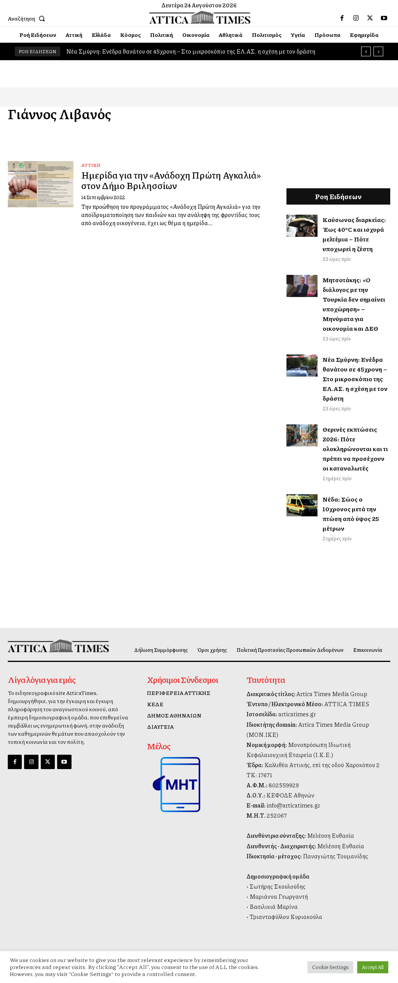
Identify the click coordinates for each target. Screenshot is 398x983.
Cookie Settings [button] (330, 967)
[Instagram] (356, 18)
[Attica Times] (52, 646)
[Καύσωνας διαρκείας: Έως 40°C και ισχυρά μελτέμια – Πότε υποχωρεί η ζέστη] (302, 225)
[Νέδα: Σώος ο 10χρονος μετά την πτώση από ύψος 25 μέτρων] (302, 505)
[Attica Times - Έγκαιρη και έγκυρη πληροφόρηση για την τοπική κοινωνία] (200, 17)
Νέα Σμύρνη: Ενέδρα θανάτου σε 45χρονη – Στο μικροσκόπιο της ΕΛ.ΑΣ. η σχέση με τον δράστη (190, 51)
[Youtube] (384, 18)
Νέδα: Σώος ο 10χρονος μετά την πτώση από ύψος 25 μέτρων (351, 514)
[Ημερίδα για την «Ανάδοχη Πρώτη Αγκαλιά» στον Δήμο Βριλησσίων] (40, 184)
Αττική (91, 165)
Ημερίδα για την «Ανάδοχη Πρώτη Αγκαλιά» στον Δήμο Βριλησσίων (171, 179)
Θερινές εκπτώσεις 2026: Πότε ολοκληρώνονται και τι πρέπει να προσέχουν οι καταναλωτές (355, 448)
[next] (378, 51)
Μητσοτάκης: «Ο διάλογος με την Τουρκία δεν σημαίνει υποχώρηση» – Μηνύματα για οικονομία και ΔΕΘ (354, 304)
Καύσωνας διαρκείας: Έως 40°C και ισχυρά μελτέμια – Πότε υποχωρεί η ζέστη (354, 234)
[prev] (366, 51)
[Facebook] (342, 18)
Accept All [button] (373, 967)
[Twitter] (370, 18)
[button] (28, 18)
